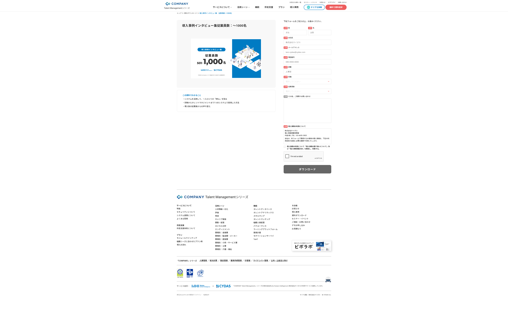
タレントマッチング (261, 219)
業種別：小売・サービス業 (226, 243)
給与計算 (213, 260)
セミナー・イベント (310, 2)
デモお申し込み (298, 225)
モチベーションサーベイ (263, 236)
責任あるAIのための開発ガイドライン (189, 295)
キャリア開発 (220, 219)
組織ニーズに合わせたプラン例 (190, 241)
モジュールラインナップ (187, 238)
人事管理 (203, 260)
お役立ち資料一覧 (295, 2)
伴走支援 (269, 7)
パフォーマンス (259, 226)
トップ (179, 13)
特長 (178, 209)
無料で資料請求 (336, 7)
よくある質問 (182, 219)
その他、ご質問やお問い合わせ (297, 96)
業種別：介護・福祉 (223, 249)
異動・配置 (219, 222)
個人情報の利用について (295, 126)
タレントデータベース (262, 209)
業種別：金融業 (221, 233)
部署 (287, 67)
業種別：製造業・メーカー (226, 236)
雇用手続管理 (236, 260)
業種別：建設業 (221, 239)
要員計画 (257, 233)
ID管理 (247, 260)
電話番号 (289, 57)
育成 (217, 216)
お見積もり (296, 229)
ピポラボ (331, 2)
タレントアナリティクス (263, 213)
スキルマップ (259, 216)
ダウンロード (307, 169)
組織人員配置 (259, 222)
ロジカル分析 (220, 226)
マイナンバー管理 (260, 260)
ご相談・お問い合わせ (301, 222)
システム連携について (186, 215)
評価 (217, 213)
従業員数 (289, 87)
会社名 (288, 38)
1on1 (255, 239)
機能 (257, 7)
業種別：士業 (220, 246)
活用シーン (219, 206)
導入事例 (294, 7)
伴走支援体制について (186, 228)
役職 (287, 77)
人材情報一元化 (221, 209)
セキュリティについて (186, 212)
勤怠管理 (224, 260)
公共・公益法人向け (279, 260)
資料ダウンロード (190, 13)
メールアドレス (291, 47)
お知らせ (322, 2)
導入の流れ (181, 245)
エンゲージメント (222, 229)
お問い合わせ (342, 2)
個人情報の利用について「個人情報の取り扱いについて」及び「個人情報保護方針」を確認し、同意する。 (308, 148)
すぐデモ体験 (316, 7)
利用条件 (206, 295)
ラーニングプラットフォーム (265, 229)
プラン (281, 7)
